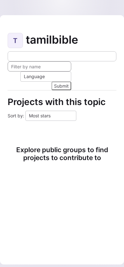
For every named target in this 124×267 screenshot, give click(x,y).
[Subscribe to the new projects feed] (62, 56)
